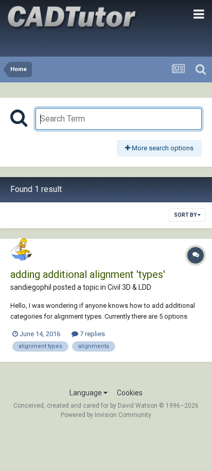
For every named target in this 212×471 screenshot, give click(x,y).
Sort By (186, 215)
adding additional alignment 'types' (87, 274)
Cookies (130, 393)
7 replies (91, 334)
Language (86, 393)
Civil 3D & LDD (129, 287)
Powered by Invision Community (106, 414)
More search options (161, 148)
